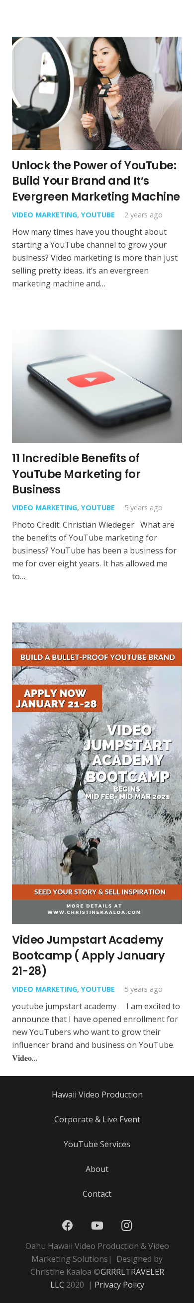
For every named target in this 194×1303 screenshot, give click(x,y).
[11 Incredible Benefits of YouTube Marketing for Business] (97, 336)
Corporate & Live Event (97, 1119)
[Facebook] (67, 1225)
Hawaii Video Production (97, 1094)
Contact (97, 1193)
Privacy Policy (119, 1284)
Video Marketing (44, 214)
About (97, 1169)
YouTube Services (97, 1144)
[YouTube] (97, 1225)
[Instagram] (126, 1225)
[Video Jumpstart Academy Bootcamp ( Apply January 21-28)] (97, 628)
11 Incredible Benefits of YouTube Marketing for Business (76, 473)
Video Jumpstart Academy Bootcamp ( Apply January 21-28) (88, 955)
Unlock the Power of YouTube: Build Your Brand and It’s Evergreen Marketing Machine (96, 181)
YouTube (98, 214)
